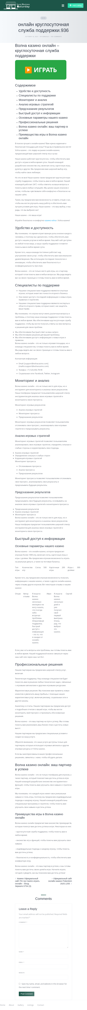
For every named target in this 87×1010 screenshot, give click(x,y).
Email (21, 962)
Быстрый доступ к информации (39, 113)
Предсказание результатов (36, 108)
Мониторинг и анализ (33, 99)
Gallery (21, 1005)
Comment (23, 922)
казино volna (50, 220)
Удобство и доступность (35, 91)
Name (21, 952)
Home (2, 1005)
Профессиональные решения (38, 122)
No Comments (56, 36)
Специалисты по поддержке (37, 95)
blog (43, 18)
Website (22, 973)
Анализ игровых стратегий (36, 104)
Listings (30, 1005)
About (11, 1005)
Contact (40, 1005)
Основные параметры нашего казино (43, 117)
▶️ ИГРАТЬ (41, 70)
